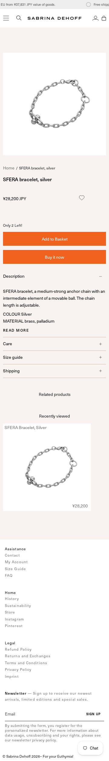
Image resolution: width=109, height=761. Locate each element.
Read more (16, 330)
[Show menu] (6, 18)
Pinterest (14, 625)
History (12, 598)
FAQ (9, 575)
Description (14, 276)
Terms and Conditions (26, 662)
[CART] (104, 18)
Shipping (11, 371)
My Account (16, 561)
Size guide (13, 357)
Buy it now (54, 257)
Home (9, 168)
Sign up (93, 714)
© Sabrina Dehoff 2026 (21, 756)
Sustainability (18, 605)
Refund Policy (18, 649)
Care (7, 343)
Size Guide (15, 568)
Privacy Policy (18, 669)
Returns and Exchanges (28, 655)
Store (10, 612)
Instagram (14, 619)
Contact (12, 555)
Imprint (12, 676)
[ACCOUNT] (95, 18)
